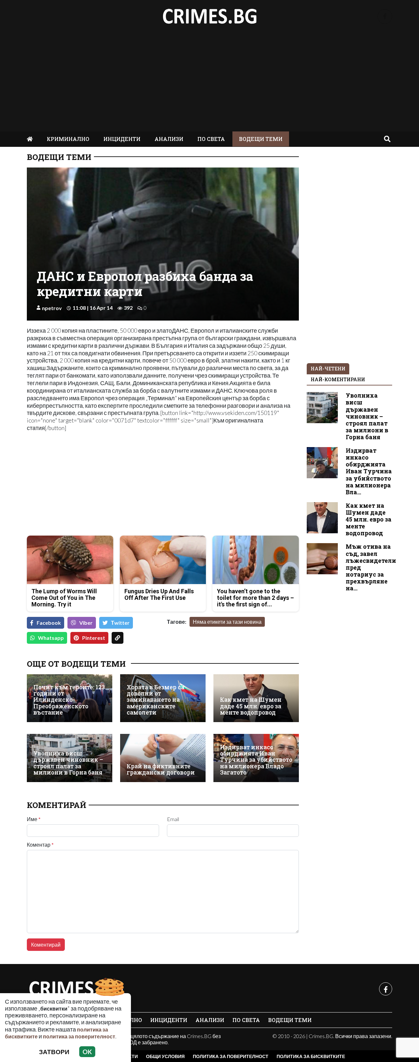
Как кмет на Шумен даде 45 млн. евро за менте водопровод (251, 706)
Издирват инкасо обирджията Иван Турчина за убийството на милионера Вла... (369, 471)
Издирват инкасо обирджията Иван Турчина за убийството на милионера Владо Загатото (256, 760)
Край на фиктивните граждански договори (161, 769)
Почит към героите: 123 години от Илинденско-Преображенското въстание (69, 700)
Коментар (40, 844)
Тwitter (120, 623)
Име (34, 819)
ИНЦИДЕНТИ (121, 138)
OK (87, 1051)
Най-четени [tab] (328, 368)
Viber (86, 623)
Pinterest (93, 638)
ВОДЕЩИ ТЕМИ (260, 138)
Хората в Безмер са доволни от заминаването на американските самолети (155, 700)
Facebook (49, 623)
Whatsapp (51, 638)
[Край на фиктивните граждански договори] (163, 758)
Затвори (54, 1051)
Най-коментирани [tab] (338, 379)
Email (173, 819)
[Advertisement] (209, 82)
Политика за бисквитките (311, 1056)
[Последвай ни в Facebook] (384, 16)
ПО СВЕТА (211, 138)
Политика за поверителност (230, 1056)
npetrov (52, 308)
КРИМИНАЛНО (68, 138)
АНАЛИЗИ (169, 138)
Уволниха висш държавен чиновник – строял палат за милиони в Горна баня (68, 763)
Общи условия (165, 1056)
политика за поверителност (79, 1036)
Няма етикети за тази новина (227, 622)
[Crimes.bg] (76, 989)
